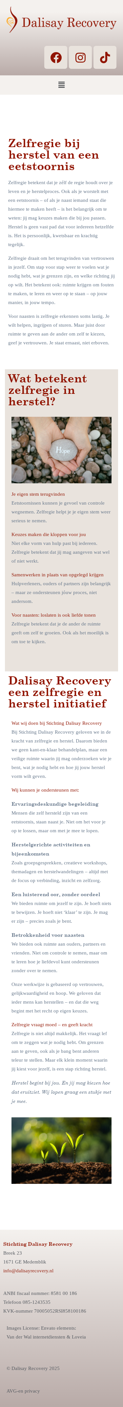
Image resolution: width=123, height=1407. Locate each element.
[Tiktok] (104, 57)
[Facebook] (55, 57)
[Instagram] (80, 57)
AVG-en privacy (23, 1391)
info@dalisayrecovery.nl (28, 1270)
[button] (61, 85)
